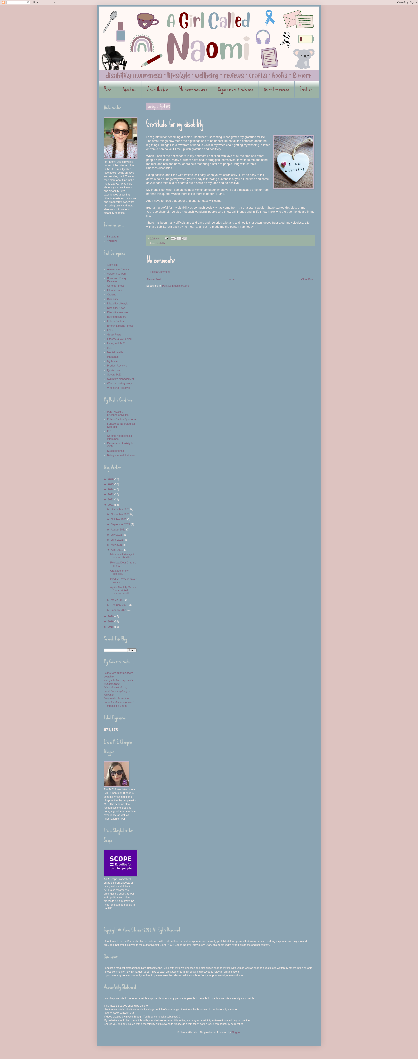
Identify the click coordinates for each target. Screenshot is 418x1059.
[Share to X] (178, 238)
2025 (111, 484)
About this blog (158, 89)
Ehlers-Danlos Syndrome (121, 419)
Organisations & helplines (235, 89)
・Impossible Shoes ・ (117, 705)
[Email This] (172, 238)
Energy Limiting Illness (120, 325)
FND (110, 330)
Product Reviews (117, 365)
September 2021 (121, 524)
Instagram (113, 236)
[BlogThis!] (175, 238)
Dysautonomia (115, 450)
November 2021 (120, 514)
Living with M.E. (116, 343)
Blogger (235, 1032)
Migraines (113, 356)
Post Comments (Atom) (175, 285)
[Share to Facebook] (182, 238)
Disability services (117, 312)
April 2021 (117, 549)
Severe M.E (114, 374)
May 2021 (117, 544)
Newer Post (154, 279)
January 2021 (119, 610)
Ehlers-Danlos (115, 321)
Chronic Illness (115, 285)
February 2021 (120, 605)
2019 (111, 621)
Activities (112, 264)
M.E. (109, 348)
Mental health (115, 352)
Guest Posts (114, 334)
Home (108, 89)
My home (112, 361)
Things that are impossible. (119, 680)
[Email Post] (166, 238)
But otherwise (112, 684)
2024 (111, 489)
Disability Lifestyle (117, 303)
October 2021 (119, 519)
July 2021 (117, 534)
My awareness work (193, 89)
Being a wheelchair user (121, 455)
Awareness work (116, 273)
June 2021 (117, 539)
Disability (160, 243)
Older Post (307, 279)
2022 (111, 499)
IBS (109, 431)
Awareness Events (118, 269)
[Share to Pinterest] (185, 238)
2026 (111, 479)
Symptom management (120, 379)
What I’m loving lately (119, 383)
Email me (306, 89)
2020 (111, 616)
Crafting (111, 294)
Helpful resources (276, 89)
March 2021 (118, 600)
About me (129, 89)
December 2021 (120, 509)
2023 (111, 494)
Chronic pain (114, 290)
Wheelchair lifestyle (118, 387)
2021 (111, 504)
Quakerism (113, 370)
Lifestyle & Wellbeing (119, 339)
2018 (111, 626)
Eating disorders (116, 316)
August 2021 (118, 529)
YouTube (112, 241)
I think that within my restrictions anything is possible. (117, 691)
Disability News (116, 308)
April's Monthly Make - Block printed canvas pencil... (123, 590)
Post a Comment (160, 271)
